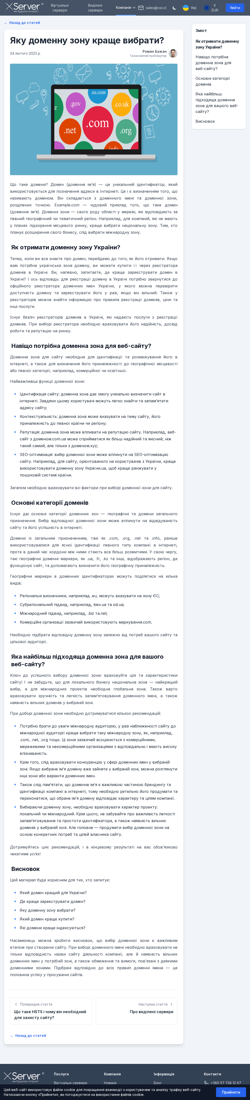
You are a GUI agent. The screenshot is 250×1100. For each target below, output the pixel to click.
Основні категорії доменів (213, 81)
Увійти (235, 8)
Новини (110, 1083)
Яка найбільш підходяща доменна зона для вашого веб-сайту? (217, 102)
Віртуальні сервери (70, 1083)
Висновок (205, 121)
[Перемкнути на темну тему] (174, 7)
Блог (158, 1083)
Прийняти (231, 1092)
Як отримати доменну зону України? (217, 44)
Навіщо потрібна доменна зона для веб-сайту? (213, 62)
